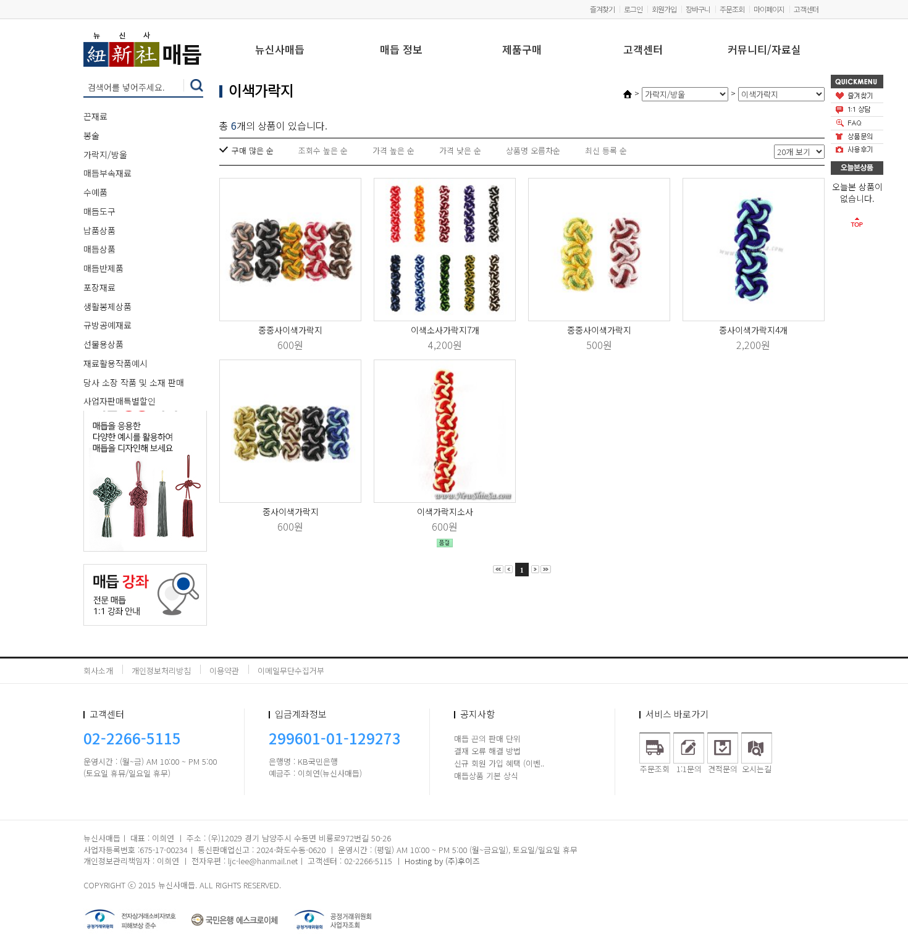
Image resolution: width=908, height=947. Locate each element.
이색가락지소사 (445, 511)
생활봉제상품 (107, 306)
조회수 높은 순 (323, 150)
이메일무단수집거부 (291, 670)
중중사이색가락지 (290, 330)
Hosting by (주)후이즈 (442, 861)
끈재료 (95, 116)
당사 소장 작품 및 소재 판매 (133, 382)
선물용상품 (103, 344)
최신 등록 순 (606, 150)
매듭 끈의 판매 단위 (487, 738)
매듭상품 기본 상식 (486, 775)
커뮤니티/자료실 (764, 50)
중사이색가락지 (291, 511)
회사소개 (98, 670)
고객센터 (806, 9)
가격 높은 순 (393, 150)
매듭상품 (99, 249)
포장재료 (99, 287)
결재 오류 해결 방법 (487, 751)
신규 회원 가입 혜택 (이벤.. (499, 763)
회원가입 (664, 9)
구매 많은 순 (253, 150)
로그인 (633, 9)
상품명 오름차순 (533, 150)
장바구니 (698, 9)
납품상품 (99, 230)
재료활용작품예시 (115, 363)
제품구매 (522, 50)
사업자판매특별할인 (119, 401)
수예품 (95, 192)
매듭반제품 (103, 268)
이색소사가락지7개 (445, 330)
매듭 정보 (401, 50)
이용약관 (224, 670)
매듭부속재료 (107, 173)
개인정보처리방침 (161, 670)
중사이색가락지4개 (753, 330)
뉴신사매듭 (280, 50)
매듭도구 (99, 211)
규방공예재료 (107, 325)
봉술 (91, 135)
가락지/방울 (105, 154)
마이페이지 (769, 9)
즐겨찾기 (602, 9)
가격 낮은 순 (460, 150)
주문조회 (732, 9)
